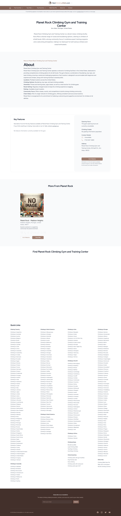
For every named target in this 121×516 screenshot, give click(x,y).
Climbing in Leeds (72, 392)
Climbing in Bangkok (73, 332)
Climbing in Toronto (45, 404)
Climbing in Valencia (103, 445)
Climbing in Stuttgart (103, 441)
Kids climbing (71, 462)
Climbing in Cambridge (73, 371)
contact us (55, 126)
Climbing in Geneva (103, 375)
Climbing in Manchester (74, 400)
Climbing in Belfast (72, 369)
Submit (76, 502)
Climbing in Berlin (102, 342)
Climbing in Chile (14, 346)
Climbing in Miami (44, 392)
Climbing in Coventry (73, 382)
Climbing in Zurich (102, 455)
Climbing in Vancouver (46, 406)
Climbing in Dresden (103, 363)
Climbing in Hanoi (72, 336)
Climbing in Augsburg (103, 338)
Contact (70, 8)
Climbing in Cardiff (72, 376)
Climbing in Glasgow (73, 390)
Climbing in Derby (72, 384)
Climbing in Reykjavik (103, 431)
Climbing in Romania (15, 425)
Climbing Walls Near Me (104, 462)
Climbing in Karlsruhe (103, 394)
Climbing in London (73, 398)
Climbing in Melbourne (16, 477)
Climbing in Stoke (72, 423)
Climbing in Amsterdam (104, 334)
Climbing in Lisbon (102, 400)
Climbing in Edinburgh (73, 388)
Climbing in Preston (73, 417)
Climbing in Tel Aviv (73, 357)
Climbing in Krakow (103, 396)
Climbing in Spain (14, 439)
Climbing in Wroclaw (103, 453)
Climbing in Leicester (73, 394)
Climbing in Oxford (72, 409)
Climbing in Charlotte (45, 350)
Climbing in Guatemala (16, 373)
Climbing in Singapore (16, 433)
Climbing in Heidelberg (103, 390)
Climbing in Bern (102, 344)
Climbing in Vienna (102, 449)
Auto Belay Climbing (73, 451)
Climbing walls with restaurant (75, 464)
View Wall (37, 237)
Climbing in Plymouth (73, 413)
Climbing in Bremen (103, 350)
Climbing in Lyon (102, 402)
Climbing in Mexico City (46, 390)
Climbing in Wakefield (73, 427)
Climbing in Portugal (15, 422)
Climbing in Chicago (45, 352)
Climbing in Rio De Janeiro (47, 427)
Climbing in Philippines (16, 418)
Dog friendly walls (72, 459)
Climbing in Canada (15, 344)
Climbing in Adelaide (15, 466)
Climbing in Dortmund (103, 361)
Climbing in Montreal (45, 396)
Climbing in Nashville (45, 398)
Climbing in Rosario (45, 429)
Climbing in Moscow (103, 416)
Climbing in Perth (14, 479)
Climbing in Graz (102, 381)
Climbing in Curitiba (45, 421)
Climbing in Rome (102, 433)
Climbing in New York (45, 402)
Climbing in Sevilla (102, 437)
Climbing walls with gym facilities (76, 457)
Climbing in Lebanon (15, 398)
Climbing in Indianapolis (46, 377)
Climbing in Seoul (72, 348)
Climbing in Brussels (103, 352)
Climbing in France (15, 367)
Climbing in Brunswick (16, 470)
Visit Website (92, 159)
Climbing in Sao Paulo (45, 433)
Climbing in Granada (103, 379)
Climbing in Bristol (72, 367)
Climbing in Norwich (73, 404)
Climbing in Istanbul (73, 340)
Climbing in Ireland (15, 383)
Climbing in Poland (15, 420)
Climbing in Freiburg (103, 373)
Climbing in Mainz (102, 406)
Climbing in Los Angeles (46, 387)
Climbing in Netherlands (16, 408)
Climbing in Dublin (102, 365)
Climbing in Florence (103, 369)
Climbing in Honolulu (45, 373)
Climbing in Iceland (15, 377)
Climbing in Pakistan (15, 414)
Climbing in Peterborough (74, 411)
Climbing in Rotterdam (103, 435)
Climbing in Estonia (15, 363)
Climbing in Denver (45, 363)
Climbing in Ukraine (15, 449)
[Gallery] (32, 205)
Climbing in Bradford (73, 365)
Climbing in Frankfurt (103, 371)
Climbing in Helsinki (103, 392)
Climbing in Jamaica (15, 390)
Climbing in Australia (15, 334)
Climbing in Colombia (15, 350)
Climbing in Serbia (15, 431)
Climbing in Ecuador (15, 359)
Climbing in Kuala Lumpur (74, 342)
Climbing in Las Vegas (46, 383)
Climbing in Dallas (44, 361)
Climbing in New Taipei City (75, 346)
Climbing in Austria (15, 336)
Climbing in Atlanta (45, 338)
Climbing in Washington (46, 408)
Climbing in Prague (102, 429)
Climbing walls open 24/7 (74, 466)
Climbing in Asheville (45, 336)
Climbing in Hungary (15, 375)
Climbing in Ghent (102, 377)
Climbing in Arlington (45, 334)
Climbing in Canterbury (74, 374)
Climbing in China (14, 348)
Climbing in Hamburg (103, 385)
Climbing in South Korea (16, 437)
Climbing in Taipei (72, 355)
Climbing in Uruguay (15, 457)
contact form (80, 11)
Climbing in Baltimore (45, 342)
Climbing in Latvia (14, 396)
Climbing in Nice (102, 420)
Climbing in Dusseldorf (103, 367)
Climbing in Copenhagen (104, 359)
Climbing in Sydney (15, 481)
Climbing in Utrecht (103, 443)
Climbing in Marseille (103, 412)
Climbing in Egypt (14, 361)
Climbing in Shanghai (73, 350)
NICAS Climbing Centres (104, 466)
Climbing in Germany (15, 369)
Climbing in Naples (102, 418)
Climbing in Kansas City (46, 381)
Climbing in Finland (15, 365)
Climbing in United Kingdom (17, 453)
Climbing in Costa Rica (16, 352)
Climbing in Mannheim (103, 410)
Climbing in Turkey (15, 447)
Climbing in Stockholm (103, 439)
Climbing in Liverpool (73, 396)
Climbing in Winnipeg (45, 410)
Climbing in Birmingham (74, 363)
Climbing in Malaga (102, 408)
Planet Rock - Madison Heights (31, 220)
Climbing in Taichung (73, 352)
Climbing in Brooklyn (45, 346)
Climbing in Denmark (15, 357)
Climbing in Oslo (102, 422)
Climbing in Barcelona (103, 340)
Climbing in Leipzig (102, 398)
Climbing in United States (16, 455)
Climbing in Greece (15, 371)
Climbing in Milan (102, 414)
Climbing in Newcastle (73, 402)
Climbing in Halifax (45, 371)
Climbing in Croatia (15, 355)
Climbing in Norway (15, 412)
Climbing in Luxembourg (16, 402)
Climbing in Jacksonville (46, 379)
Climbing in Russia (15, 427)
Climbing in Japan (14, 392)
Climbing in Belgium (15, 338)
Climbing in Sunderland (74, 425)
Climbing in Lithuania (15, 400)
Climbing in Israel (14, 385)
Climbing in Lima (44, 423)
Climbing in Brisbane (15, 468)
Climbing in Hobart (15, 474)
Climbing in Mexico (15, 406)
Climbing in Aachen (103, 332)
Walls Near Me (53, 8)
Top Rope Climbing (72, 449)
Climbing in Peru (14, 416)
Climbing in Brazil (14, 340)
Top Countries (17, 8)
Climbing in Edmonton (46, 367)
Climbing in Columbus (46, 359)
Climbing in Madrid (102, 404)
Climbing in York (72, 429)
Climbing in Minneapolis (46, 394)
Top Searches (40, 8)
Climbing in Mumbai (73, 344)
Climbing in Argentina (15, 332)
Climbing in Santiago (45, 431)
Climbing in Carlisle (72, 378)
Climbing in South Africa (16, 435)
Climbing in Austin (45, 340)
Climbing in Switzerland (16, 443)
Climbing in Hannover (103, 387)
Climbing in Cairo (72, 436)
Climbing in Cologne (103, 357)
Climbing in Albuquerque (46, 332)
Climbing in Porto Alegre (46, 425)
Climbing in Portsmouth (74, 415)
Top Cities (29, 8)
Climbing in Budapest (103, 355)
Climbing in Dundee (73, 386)
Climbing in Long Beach (46, 385)
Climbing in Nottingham (74, 406)
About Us (62, 8)
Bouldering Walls (72, 445)
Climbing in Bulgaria (15, 342)
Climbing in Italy (14, 387)
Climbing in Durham (45, 365)
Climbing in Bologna (103, 346)
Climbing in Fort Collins (46, 369)
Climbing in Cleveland (46, 357)
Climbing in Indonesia (15, 381)
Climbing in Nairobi (72, 438)
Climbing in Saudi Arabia (16, 429)
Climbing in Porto (102, 427)
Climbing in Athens (102, 336)
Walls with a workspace (104, 464)
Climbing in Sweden (15, 441)
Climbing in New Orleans (46, 400)
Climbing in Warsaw (103, 451)
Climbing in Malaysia (15, 404)
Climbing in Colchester (73, 380)
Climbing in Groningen (103, 383)
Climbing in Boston (45, 344)
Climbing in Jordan (15, 394)
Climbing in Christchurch (16, 472)
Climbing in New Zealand (16, 410)
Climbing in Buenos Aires (46, 419)
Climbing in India (14, 379)
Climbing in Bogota (45, 417)
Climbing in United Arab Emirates (18, 451)
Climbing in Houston (45, 375)
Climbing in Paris (102, 425)
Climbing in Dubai (72, 334)
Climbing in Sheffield (73, 419)
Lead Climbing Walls (73, 447)
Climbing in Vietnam (15, 460)
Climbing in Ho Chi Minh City (75, 338)
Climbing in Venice (102, 447)
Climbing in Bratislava (103, 348)
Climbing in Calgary (45, 348)
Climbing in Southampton (74, 421)
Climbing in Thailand (15, 445)
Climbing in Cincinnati (46, 355)
